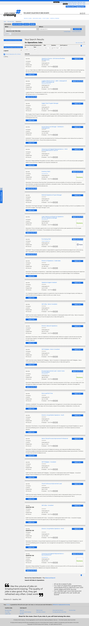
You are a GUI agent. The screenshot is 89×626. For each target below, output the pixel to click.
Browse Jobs (37, 18)
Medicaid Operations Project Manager (52, 195)
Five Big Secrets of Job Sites (59, 612)
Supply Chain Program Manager (50, 103)
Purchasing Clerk (46, 239)
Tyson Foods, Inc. (46, 241)
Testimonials (39, 610)
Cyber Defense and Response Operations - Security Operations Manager (53, 217)
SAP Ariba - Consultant (48, 505)
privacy (8, 604)
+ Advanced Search (76, 31)
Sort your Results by (29, 46)
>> (84, 45)
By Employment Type (37, 46)
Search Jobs (27, 18)
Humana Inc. (45, 173)
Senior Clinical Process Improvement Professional (55, 438)
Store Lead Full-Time (47, 393)
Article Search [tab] (17, 24)
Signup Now (80, 6)
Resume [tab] (32, 24)
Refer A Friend (54, 18)
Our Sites (7, 612)
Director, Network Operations (49, 325)
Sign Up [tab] (26, 24)
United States (67, 31)
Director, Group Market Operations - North (53, 528)
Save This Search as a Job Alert (13, 47)
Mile (45, 45)
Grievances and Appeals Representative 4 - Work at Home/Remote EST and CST (54, 149)
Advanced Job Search (58, 610)
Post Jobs (46, 18)
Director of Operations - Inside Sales (51, 260)
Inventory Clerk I (46, 171)
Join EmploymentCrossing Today (13, 40)
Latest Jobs (8, 613)
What (6, 26)
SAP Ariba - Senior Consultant (49, 304)
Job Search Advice (40, 612)
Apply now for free (78, 81)
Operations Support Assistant (49, 282)
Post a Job (70, 6)
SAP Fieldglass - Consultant (49, 462)
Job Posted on (63, 45)
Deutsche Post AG (46, 83)
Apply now (77, 58)
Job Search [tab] (7, 24)
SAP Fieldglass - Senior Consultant (51, 349)
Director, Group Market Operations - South (53, 415)
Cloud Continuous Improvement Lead (52, 483)
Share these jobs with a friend (13, 54)
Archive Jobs (72, 610)
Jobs (5, 21)
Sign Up (22, 610)
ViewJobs (53, 45)
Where (41, 26)
